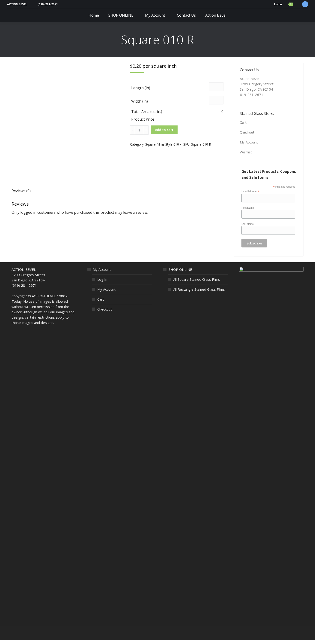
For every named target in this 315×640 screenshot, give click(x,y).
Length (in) (140, 87)
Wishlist (246, 152)
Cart (243, 122)
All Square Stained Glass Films (196, 279)
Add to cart (164, 130)
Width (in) (139, 101)
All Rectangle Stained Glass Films (199, 289)
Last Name (247, 223)
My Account (249, 142)
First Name (247, 207)
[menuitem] (94, 15)
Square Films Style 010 (162, 144)
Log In (102, 279)
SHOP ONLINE (180, 269)
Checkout (247, 132)
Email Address (250, 191)
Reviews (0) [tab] (21, 190)
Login (278, 4)
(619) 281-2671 (24, 285)
